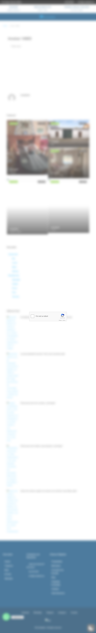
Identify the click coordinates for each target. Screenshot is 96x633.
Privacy (60, 320)
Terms (63, 320)
